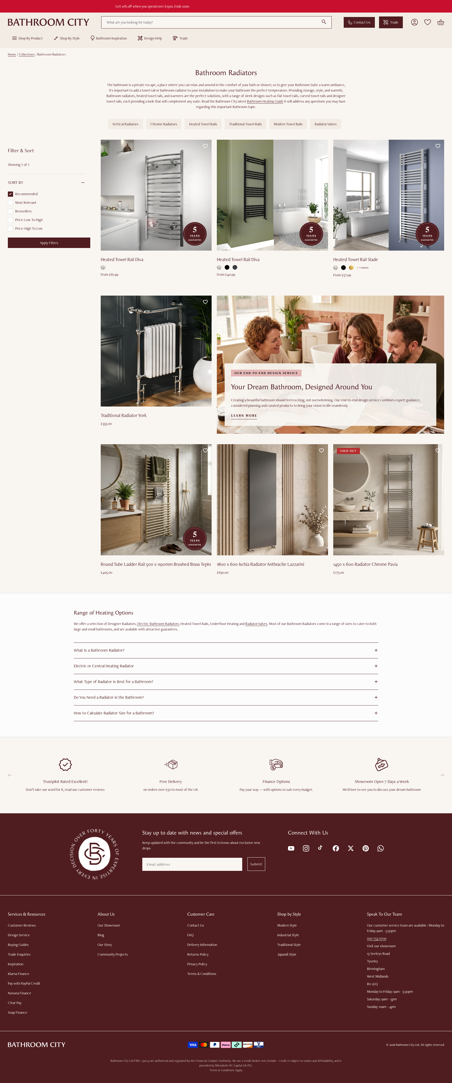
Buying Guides (18, 944)
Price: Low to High (29, 219)
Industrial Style (288, 935)
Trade (394, 22)
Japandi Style (286, 954)
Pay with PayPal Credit (24, 983)
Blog (101, 935)
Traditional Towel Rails (245, 124)
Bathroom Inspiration (111, 38)
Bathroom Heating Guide (265, 101)
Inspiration (15, 964)
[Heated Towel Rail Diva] (156, 195)
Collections (27, 54)
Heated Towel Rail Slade (355, 259)
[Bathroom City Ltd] (48, 22)
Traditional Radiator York (123, 415)
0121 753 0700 (376, 938)
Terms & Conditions (201, 973)
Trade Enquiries (19, 954)
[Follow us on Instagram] (305, 848)
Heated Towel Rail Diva (122, 259)
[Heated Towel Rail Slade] (388, 195)
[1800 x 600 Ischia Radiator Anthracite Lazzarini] (272, 499)
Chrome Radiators (163, 124)
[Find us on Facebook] (335, 848)
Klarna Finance (18, 973)
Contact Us (362, 22)
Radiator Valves (326, 124)
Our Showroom (109, 925)
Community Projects (113, 954)
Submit (256, 864)
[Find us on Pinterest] (365, 848)
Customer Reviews (22, 925)
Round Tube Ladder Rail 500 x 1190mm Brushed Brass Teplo (156, 564)
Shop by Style (70, 38)
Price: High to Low (29, 228)
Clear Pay (14, 1002)
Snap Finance (17, 1012)
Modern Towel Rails (288, 124)
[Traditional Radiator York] (156, 351)
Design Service (19, 935)
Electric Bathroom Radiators (158, 623)
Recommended (26, 193)
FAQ (190, 935)
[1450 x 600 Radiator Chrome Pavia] (388, 499)
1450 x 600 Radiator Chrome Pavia (365, 564)
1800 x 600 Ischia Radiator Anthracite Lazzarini (260, 564)
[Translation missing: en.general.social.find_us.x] (350, 848)
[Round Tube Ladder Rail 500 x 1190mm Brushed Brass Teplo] (156, 499)
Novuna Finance (19, 993)
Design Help (153, 38)
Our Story (105, 944)
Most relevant (25, 202)
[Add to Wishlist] (205, 146)
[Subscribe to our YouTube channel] (290, 848)
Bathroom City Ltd (407, 1045)
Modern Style (287, 925)
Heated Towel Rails (203, 124)
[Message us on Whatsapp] (380, 848)
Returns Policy (197, 954)
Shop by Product (30, 38)
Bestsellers (23, 211)
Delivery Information (202, 944)
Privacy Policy (197, 964)
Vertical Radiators (125, 124)
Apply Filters (49, 242)
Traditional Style (289, 944)
